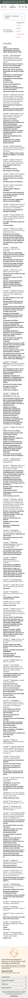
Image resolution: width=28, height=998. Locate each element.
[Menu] (2, 6)
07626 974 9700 (6, 2)
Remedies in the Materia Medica (12, 17)
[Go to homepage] (14, 6)
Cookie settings (14, 996)
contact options (6, 968)
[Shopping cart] (25, 6)
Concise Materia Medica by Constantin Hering (21, 31)
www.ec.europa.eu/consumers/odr (14, 994)
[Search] (5, 6)
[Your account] (22, 6)
